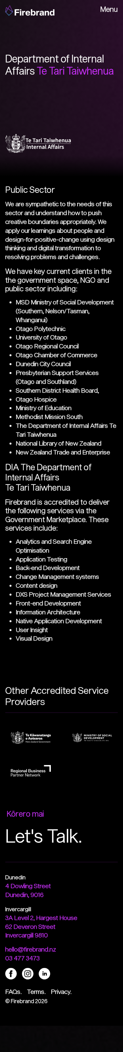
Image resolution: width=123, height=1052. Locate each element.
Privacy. (61, 991)
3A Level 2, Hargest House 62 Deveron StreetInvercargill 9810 (41, 926)
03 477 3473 (22, 958)
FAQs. (13, 991)
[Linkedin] (44, 972)
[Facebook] (11, 972)
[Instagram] (27, 972)
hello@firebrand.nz (30, 949)
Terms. (36, 991)
